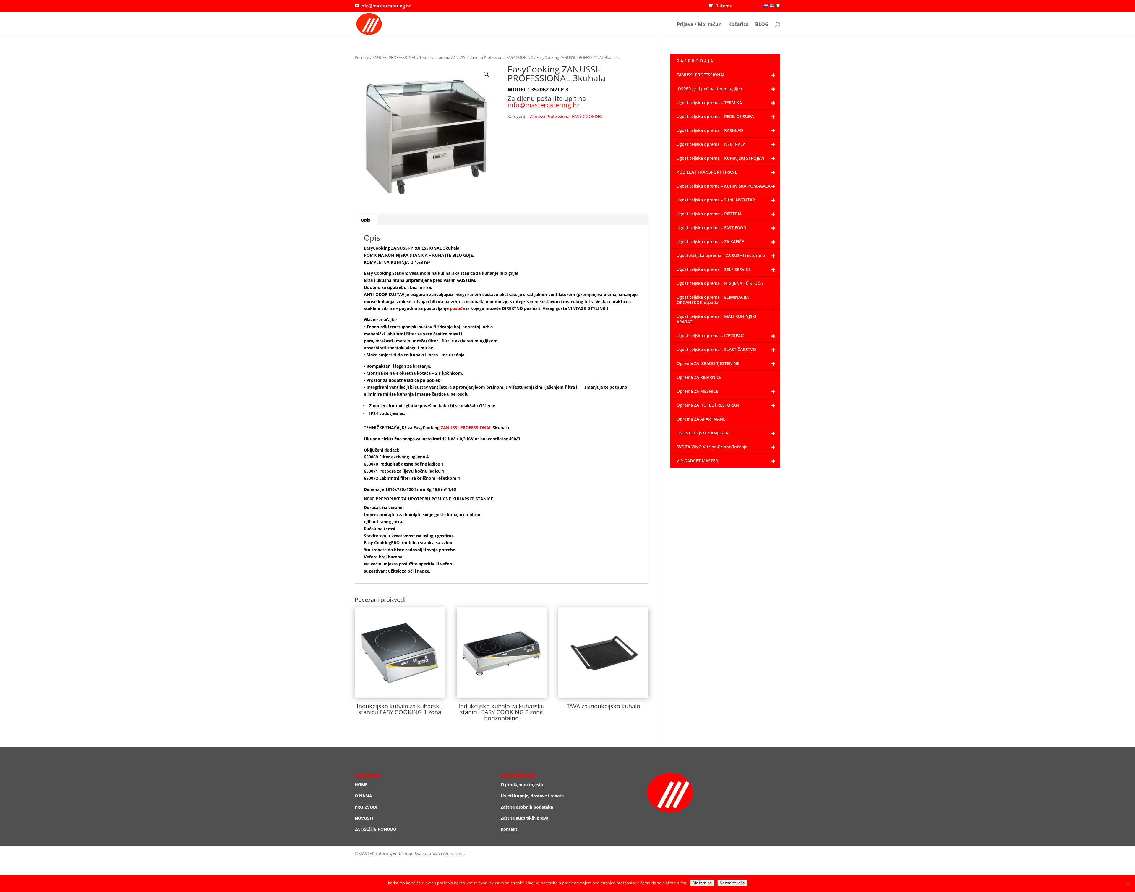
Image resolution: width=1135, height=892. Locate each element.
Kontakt (509, 829)
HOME (361, 784)
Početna (362, 57)
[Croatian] (765, 5)
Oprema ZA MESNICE (697, 391)
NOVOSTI (364, 818)
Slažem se (702, 882)
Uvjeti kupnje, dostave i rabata (532, 796)
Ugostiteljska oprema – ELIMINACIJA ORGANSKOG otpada (713, 299)
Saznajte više (732, 882)
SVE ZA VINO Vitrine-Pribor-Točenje (712, 447)
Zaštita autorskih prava (524, 818)
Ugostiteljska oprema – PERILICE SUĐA (715, 116)
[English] (771, 5)
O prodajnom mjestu (522, 784)
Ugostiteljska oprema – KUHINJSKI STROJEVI (720, 158)
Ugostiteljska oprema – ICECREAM (711, 335)
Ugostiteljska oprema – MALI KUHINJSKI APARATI (716, 319)
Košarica (738, 25)
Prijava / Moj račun (699, 25)
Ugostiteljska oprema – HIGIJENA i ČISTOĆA (720, 283)
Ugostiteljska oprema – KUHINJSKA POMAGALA (724, 186)
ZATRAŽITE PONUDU (375, 829)
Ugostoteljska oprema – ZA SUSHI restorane (721, 255)
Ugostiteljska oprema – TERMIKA (709, 102)
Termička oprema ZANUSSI (442, 57)
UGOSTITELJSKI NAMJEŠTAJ (703, 433)
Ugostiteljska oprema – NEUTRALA (711, 144)
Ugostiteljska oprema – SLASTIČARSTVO (716, 349)
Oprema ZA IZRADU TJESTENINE (708, 363)
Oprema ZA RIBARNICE (699, 377)
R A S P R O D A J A (695, 61)
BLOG (761, 25)
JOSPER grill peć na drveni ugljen (709, 88)
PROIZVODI (366, 807)
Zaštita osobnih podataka (527, 807)
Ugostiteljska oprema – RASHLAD (710, 130)
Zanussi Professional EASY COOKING (501, 57)
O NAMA (363, 796)
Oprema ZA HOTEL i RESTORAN (708, 405)
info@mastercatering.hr (543, 104)
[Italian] (777, 5)
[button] (486, 74)
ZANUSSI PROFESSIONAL (394, 57)
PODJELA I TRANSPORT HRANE (707, 172)
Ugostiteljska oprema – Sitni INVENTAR (716, 200)
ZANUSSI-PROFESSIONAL (466, 427)
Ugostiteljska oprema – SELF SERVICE (714, 269)
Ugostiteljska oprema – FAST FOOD (711, 227)
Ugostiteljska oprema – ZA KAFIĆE (710, 241)
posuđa (457, 308)
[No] (1128, 884)
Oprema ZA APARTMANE (701, 419)
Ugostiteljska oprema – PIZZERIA (709, 213)
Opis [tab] (365, 220)
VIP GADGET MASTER (697, 460)
